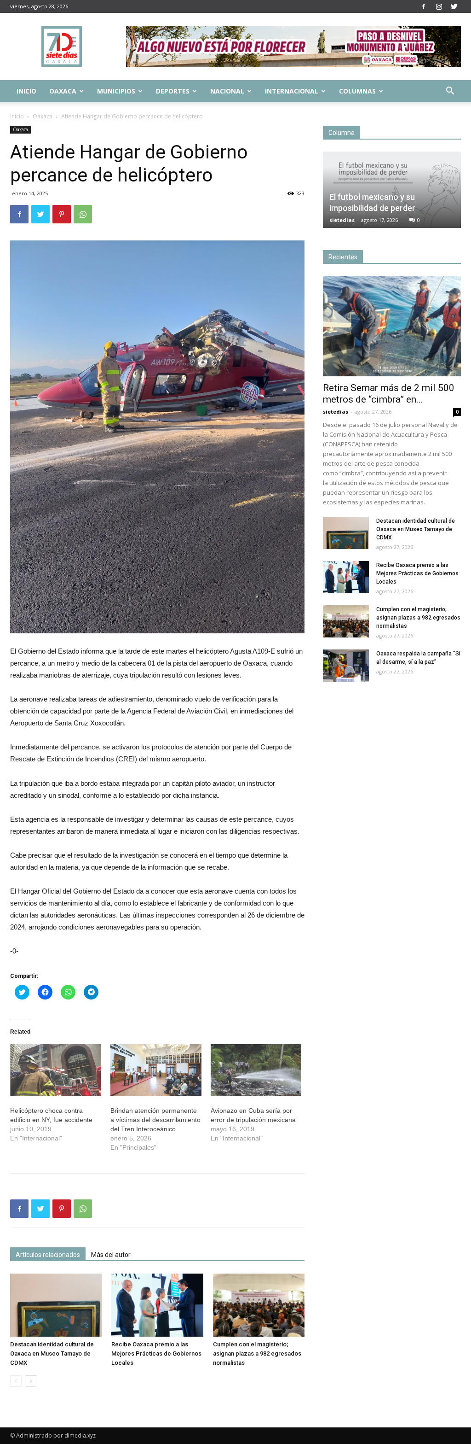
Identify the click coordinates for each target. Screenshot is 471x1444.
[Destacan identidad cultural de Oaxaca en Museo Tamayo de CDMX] (56, 1305)
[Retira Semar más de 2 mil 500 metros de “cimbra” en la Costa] (392, 326)
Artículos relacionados (48, 1254)
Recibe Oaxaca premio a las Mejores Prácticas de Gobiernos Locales (156, 1353)
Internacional (291, 91)
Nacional (227, 91)
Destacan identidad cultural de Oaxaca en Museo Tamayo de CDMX (52, 1353)
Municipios (116, 91)
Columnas (357, 91)
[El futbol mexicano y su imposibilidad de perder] (392, 190)
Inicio (26, 91)
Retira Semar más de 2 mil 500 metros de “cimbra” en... (388, 393)
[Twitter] (454, 6)
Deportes (173, 91)
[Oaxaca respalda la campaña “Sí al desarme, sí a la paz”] (346, 665)
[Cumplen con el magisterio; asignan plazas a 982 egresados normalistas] (258, 1305)
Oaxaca (62, 91)
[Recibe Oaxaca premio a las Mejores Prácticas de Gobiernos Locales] (157, 1305)
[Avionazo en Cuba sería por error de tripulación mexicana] (256, 1070)
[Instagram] (439, 6)
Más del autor (111, 1254)
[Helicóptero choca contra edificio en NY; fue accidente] (55, 1070)
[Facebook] (424, 6)
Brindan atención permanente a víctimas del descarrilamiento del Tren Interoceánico (155, 1120)
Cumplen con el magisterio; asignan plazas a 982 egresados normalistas (257, 1353)
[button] (450, 92)
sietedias (342, 219)
